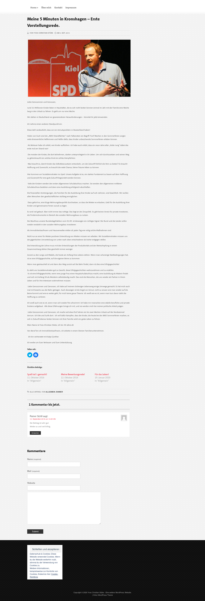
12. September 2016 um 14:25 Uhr (43, 419)
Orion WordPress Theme (103, 595)
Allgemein (50, 392)
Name (34, 459)
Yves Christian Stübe (96, 592)
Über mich (46, 7)
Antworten (35, 433)
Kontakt (58, 7)
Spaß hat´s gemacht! (37, 374)
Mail (33, 470)
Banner (59, 392)
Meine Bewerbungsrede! (73, 374)
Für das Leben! (102, 374)
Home (34, 7)
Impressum (71, 7)
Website (31, 482)
